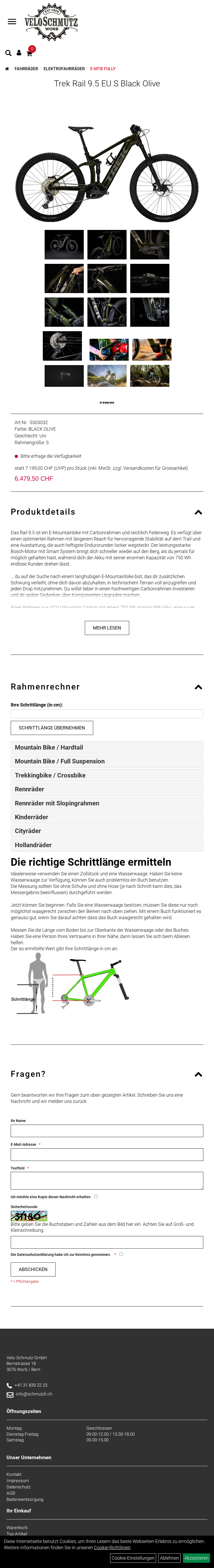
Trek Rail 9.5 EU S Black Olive (107, 83)
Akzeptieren (197, 1558)
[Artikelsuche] (8, 53)
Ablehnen (169, 1558)
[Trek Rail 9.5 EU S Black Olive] (107, 158)
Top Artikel (17, 1533)
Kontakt (14, 1474)
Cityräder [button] (28, 831)
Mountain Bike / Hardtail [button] (49, 747)
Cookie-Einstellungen (133, 1558)
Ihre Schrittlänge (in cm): (37, 705)
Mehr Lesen (107, 628)
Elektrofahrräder (64, 68)
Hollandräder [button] (33, 845)
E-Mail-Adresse (23, 1144)
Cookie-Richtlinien (112, 1547)
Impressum (18, 1480)
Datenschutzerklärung (35, 1254)
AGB (11, 1493)
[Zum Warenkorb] (29, 54)
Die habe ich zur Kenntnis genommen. (61, 1254)
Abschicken (33, 1269)
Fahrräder (26, 68)
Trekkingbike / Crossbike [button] (50, 775)
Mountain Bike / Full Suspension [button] (60, 761)
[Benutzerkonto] (19, 52)
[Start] (7, 68)
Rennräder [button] (29, 789)
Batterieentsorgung (25, 1499)
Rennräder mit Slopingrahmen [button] (57, 803)
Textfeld (18, 1168)
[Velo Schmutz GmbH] (51, 22)
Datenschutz (19, 1486)
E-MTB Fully (103, 68)
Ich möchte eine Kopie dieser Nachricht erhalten (51, 1197)
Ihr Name (18, 1121)
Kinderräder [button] (31, 817)
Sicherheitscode (24, 1207)
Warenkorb (17, 1527)
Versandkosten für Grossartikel (154, 468)
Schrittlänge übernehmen (52, 727)
